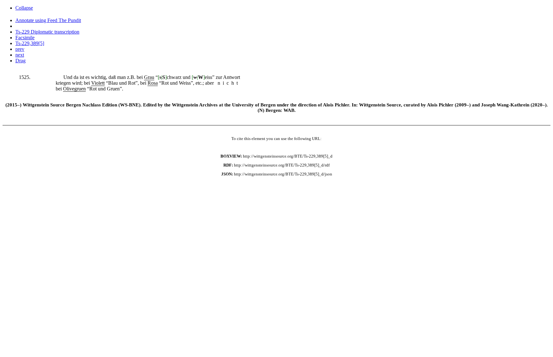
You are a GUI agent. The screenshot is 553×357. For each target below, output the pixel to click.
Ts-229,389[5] (29, 43)
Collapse (24, 8)
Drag (20, 60)
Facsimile (25, 37)
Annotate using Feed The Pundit (48, 20)
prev (19, 49)
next (19, 55)
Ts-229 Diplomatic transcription (47, 32)
